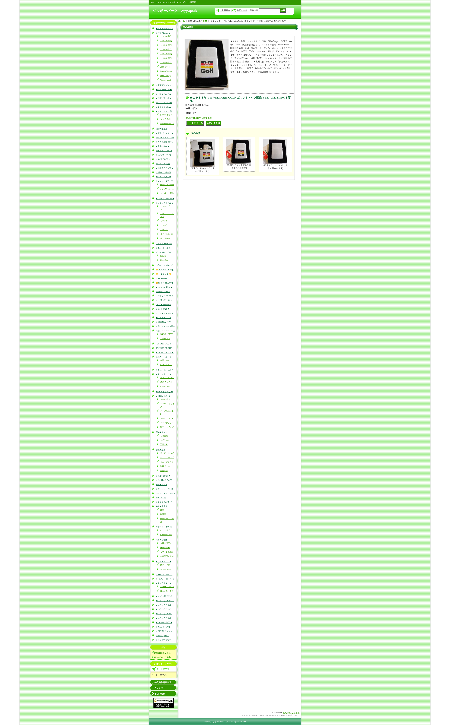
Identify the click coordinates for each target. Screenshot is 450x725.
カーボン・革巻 (167, 193)
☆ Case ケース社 (163, 627)
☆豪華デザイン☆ (163, 85)
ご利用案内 (225, 10)
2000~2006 (165, 67)
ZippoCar (164, 260)
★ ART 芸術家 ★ (163, 476)
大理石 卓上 (165, 338)
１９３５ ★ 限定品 (164, 243)
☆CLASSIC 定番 (163, 164)
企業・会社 (165, 360)
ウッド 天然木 (166, 119)
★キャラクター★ (163, 583)
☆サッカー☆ (166, 569)
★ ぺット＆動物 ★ (164, 287)
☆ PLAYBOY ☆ (163, 278)
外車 (162, 510)
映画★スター (161, 484)
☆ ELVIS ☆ (161, 498)
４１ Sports (165, 238)
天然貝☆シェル (167, 123)
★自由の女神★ (162, 146)
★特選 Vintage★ (163, 33)
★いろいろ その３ (164, 609)
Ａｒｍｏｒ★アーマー (165, 181)
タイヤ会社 (165, 440)
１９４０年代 (166, 41)
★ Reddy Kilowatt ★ (164, 370)
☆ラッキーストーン (164, 313)
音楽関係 (164, 471)
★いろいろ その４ (164, 614)
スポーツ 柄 (165, 565)
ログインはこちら (162, 657)
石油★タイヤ (161, 432)
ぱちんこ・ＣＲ (167, 591)
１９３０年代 (166, 36)
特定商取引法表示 (163, 682)
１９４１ (164, 230)
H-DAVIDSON (166, 534)
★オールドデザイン (164, 28)
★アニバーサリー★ (164, 133)
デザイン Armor (167, 184)
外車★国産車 (161, 506)
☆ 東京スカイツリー (165, 322)
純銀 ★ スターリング (165, 137)
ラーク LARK (166, 418)
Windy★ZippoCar (163, 252)
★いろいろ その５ (165, 618)
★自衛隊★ (165, 547)
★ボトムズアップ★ (164, 168)
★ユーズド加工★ (163, 177)
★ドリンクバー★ (163, 374)
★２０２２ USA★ (164, 107)
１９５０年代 (166, 45)
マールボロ (165, 399)
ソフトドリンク (167, 377)
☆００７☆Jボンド (164, 502)
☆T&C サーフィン (164, 155)
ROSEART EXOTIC (164, 348)
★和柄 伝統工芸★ (164, 89)
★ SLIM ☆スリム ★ (165, 352)
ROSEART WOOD (163, 344)
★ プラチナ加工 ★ (164, 622)
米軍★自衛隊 (161, 540)
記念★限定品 (161, 129)
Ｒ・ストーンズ (167, 457)
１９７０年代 (166, 54)
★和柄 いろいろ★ (164, 94)
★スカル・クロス (163, 317)
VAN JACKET (166, 364)
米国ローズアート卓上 (165, 331)
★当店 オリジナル (164, 640)
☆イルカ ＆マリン (164, 151)
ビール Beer (165, 386)
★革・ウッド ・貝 (164, 111)
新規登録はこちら (162, 652)
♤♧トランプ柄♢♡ (164, 265)
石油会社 (164, 436)
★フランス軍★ (167, 552)
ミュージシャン (167, 462)
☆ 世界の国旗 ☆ (163, 291)
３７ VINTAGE (166, 234)
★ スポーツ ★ (163, 561)
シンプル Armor (167, 189)
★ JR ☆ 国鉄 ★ (162, 309)
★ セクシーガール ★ (165, 579)
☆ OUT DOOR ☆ (163, 159)
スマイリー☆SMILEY (165, 296)
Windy (163, 256)
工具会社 (164, 444)
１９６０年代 (166, 49)
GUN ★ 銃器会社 (163, 304)
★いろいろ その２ (165, 605)
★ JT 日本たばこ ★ (164, 392)
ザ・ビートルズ (167, 453)
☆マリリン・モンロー (165, 489)
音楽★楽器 (160, 450)
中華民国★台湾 (167, 556)
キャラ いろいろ (167, 586)
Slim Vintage (165, 75)
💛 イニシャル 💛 (163, 274)
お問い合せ (242, 10)
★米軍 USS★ (166, 543)
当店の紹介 (160, 693)
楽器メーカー (166, 466)
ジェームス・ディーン (165, 493)
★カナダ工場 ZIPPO (164, 142)
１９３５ (164, 221)
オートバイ (165, 530)
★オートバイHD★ (164, 527)
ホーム (181, 21)
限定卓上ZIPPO (166, 334)
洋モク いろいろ (167, 427)
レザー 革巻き (166, 115)
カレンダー (160, 688)
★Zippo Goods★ (163, 248)
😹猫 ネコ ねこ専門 (164, 283)
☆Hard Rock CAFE (164, 480)
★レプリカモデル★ (164, 203)
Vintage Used (165, 80)
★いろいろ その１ (165, 601)
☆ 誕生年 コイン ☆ (164, 631)
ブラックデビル (167, 423)
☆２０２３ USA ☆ (164, 103)
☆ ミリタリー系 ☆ (164, 300)
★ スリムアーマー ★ (165, 198)
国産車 (163, 514)
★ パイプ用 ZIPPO (164, 596)
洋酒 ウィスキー (167, 382)
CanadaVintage (166, 71)
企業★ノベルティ (163, 357)
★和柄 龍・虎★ (163, 98)
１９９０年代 (166, 62)
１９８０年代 (166, 58)
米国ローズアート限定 (165, 326)
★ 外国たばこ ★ (163, 396)
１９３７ (164, 225)
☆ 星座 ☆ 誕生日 (163, 172)
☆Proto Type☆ (162, 635)
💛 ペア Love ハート (165, 270)
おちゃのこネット (291, 712)
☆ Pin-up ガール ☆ (164, 574)
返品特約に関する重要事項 (199, 118)
